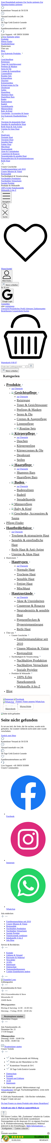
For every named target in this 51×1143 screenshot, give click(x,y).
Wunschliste (25, 706)
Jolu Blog (10, 940)
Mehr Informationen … (36, 1126)
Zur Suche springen (31, 2)
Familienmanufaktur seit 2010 (18, 921)
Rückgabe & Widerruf (15, 957)
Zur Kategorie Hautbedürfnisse (14, 116)
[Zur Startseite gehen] (10, 37)
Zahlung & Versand (14, 955)
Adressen (29, 309)
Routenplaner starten (13, 1016)
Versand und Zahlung (15, 1078)
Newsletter (10, 960)
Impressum (10, 964)
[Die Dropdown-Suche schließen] (31, 366)
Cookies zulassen (21, 1128)
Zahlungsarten (39, 309)
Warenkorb (10, 709)
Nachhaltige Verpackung (16, 931)
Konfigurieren (7, 1128)
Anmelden (5, 304)
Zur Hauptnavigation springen (22, 3)
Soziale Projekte (13, 933)
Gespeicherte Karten (20, 311)
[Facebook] (19, 699)
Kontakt (9, 953)
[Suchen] (27, 366)
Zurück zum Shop (8, 735)
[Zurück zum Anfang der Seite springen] (3, 1113)
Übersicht (5, 309)
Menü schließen (12, 285)
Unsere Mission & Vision (16, 924)
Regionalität (11, 926)
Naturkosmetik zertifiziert (16, 935)
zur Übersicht (17, 388)
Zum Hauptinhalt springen (12, 2)
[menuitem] (31, 388)
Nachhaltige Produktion (16, 928)
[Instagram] (8, 699)
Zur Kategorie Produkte (11, 53)
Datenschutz (11, 967)
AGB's (9, 962)
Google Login (7, 301)
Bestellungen (6, 311)
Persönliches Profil (17, 309)
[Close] (2, 1131)
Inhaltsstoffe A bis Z (14, 938)
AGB (8, 1081)
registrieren (9, 306)
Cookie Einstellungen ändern (18, 971)
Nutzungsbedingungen (15, 969)
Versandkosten (7, 1090)
